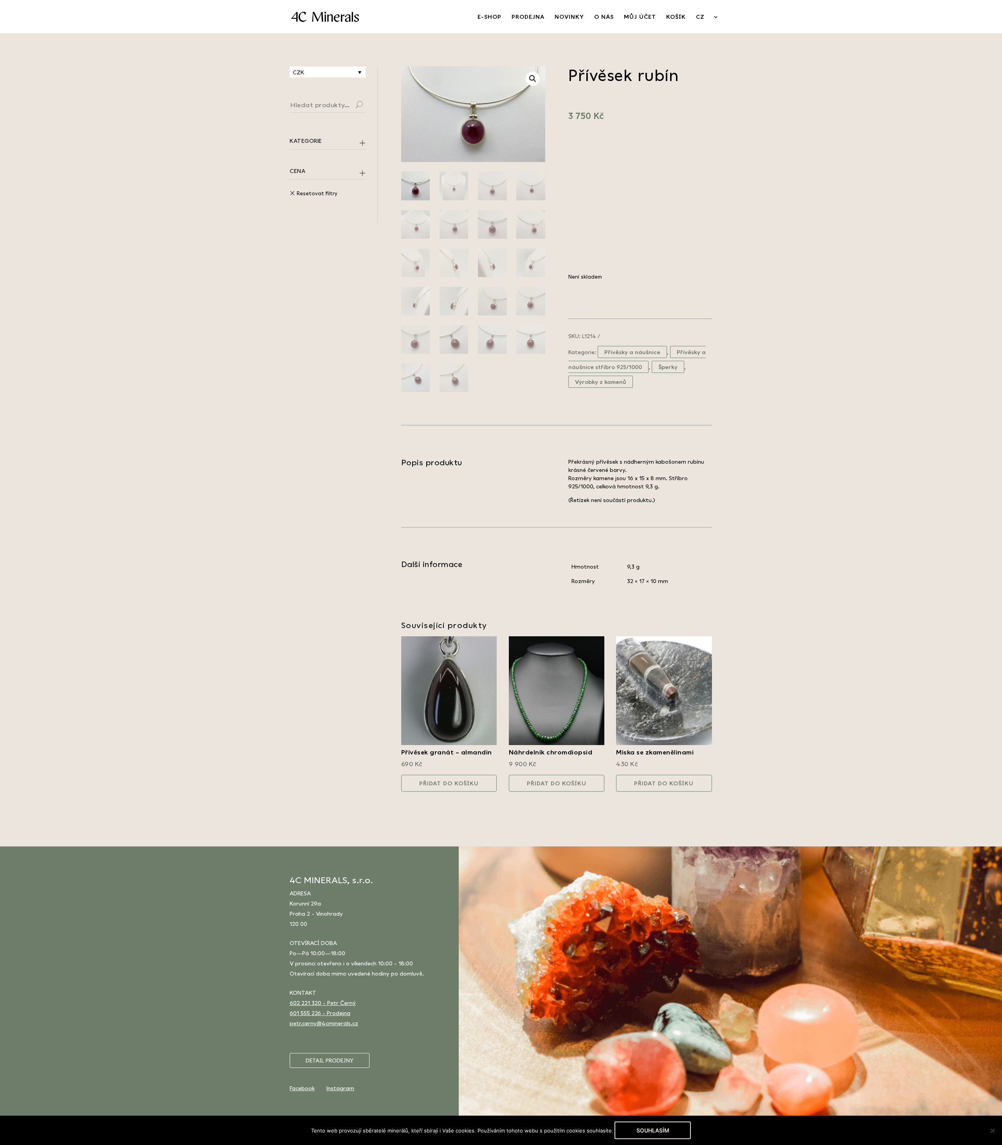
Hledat (368, 106)
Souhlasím (652, 1130)
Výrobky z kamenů (600, 381)
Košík (676, 17)
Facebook (302, 1088)
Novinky (569, 17)
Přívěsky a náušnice (632, 352)
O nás (604, 17)
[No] (992, 1130)
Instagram (340, 1088)
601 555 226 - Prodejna (320, 1013)
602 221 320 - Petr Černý (323, 1002)
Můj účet (640, 17)
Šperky (668, 367)
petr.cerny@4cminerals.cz (324, 1023)
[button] (533, 79)
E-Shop (489, 17)
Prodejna (528, 17)
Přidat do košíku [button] (449, 783)
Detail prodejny (329, 1060)
